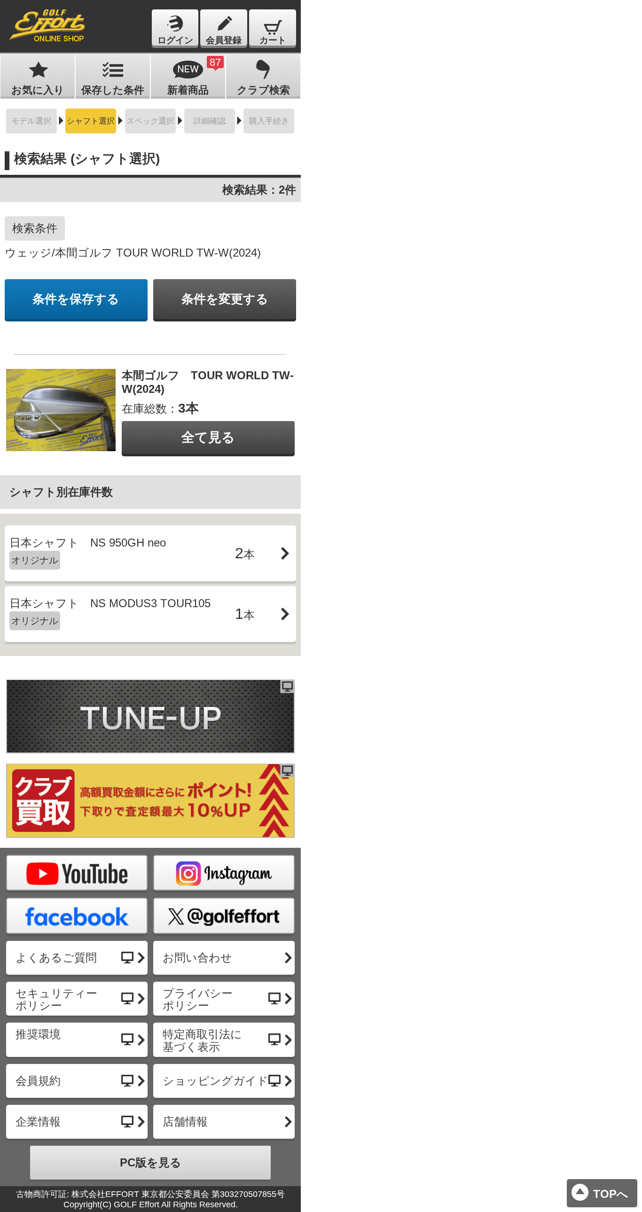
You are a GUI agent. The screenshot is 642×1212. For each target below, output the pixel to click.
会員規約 (38, 1080)
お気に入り (37, 90)
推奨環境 (38, 1034)
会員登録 (224, 40)
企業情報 (38, 1121)
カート (272, 40)
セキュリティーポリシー (56, 999)
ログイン (175, 40)
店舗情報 (185, 1121)
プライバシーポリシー (198, 999)
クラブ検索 (263, 90)
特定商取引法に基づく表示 (202, 1040)
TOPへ (610, 1194)
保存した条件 (112, 90)
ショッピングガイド (215, 1080)
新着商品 (194, 76)
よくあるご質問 (56, 957)
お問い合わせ (197, 957)
